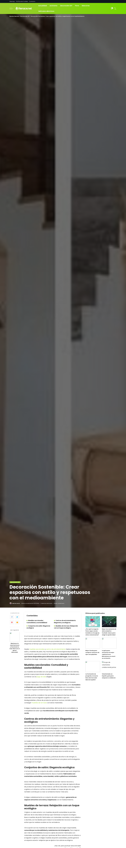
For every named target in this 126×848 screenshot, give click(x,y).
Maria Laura (16, 603)
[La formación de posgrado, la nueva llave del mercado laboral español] (92, 666)
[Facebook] (12, 617)
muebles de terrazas (39, 703)
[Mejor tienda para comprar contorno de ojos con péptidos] (92, 643)
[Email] (17, 622)
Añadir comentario (59, 603)
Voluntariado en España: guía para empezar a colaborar (109, 676)
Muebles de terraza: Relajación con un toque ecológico (66, 627)
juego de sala (41, 677)
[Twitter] (17, 617)
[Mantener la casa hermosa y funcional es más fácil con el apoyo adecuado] (14, 637)
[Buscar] (115, 8)
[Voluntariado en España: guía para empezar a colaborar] (109, 666)
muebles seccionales (36, 649)
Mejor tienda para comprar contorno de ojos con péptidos (92, 652)
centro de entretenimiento (56, 649)
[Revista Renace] (25, 8)
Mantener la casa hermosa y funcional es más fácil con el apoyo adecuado (15, 648)
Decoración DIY (15, 582)
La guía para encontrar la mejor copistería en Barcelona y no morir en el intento (108, 654)
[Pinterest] (12, 622)
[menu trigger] (12, 8)
